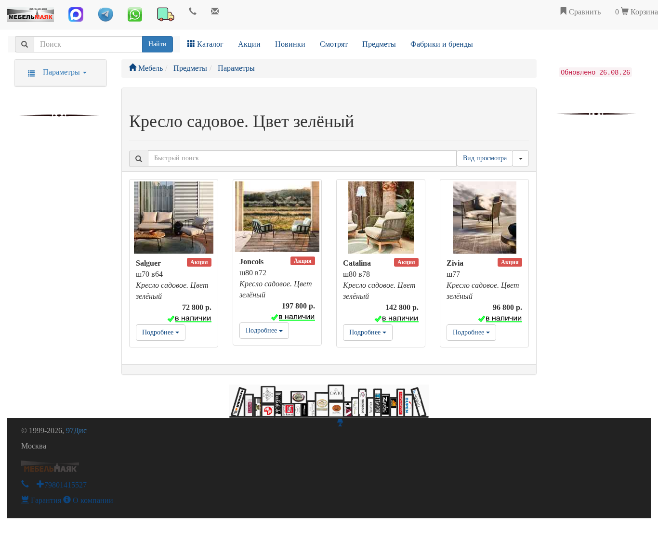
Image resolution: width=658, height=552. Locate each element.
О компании (92, 500)
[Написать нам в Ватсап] (134, 14)
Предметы (379, 44)
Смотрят (334, 44)
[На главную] (30, 12)
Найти (157, 44)
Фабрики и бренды (441, 44)
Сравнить (584, 12)
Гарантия (45, 500)
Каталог (209, 44)
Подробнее (158, 332)
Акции (249, 44)
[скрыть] (521, 158)
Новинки (290, 44)
